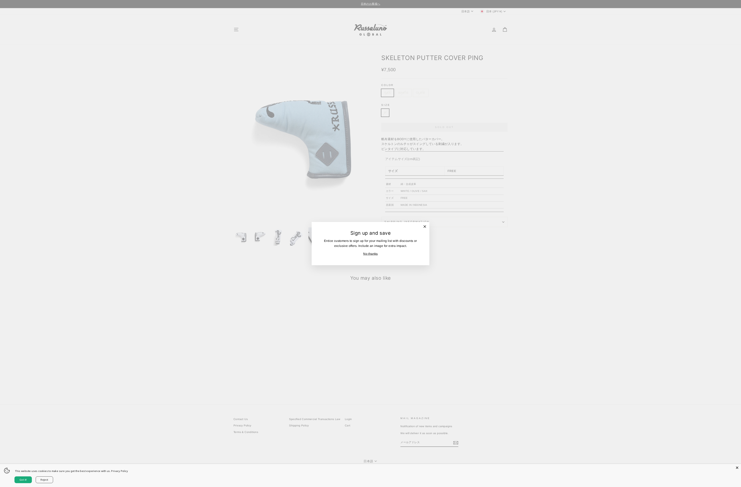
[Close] (737, 468)
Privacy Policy (119, 471)
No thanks (370, 253)
